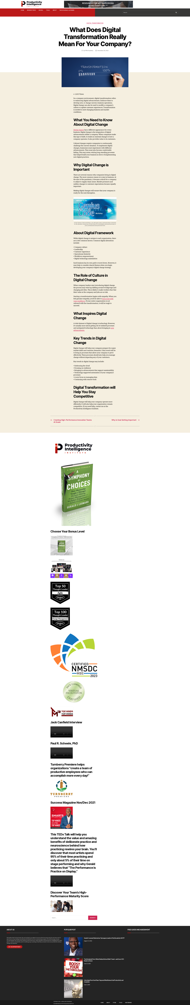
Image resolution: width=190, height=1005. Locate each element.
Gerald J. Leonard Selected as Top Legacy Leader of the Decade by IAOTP (104, 938)
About (55, 10)
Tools (48, 10)
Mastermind (128, 1002)
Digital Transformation (95, 23)
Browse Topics (31, 10)
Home (22, 10)
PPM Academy (89, 50)
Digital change (78, 130)
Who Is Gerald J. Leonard (67, 10)
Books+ (41, 10)
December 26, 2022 (102, 50)
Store (114, 1002)
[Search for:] (69, 918)
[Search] (176, 12)
